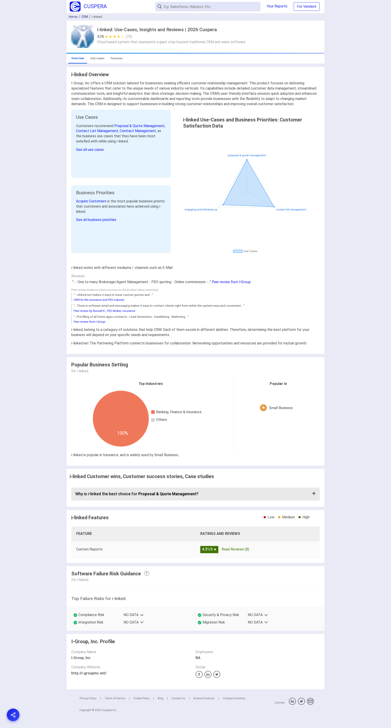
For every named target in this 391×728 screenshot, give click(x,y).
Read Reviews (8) (235, 549)
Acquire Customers (91, 201)
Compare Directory (234, 698)
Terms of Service (115, 698)
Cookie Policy (141, 698)
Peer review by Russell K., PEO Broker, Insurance (104, 311)
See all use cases (90, 149)
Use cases (97, 58)
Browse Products (204, 698)
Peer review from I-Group (231, 282)
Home (73, 17)
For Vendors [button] (306, 6)
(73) (129, 36)
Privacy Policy (88, 698)
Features (117, 58)
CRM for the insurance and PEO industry (99, 299)
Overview (77, 58)
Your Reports (277, 6)
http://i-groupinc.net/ (89, 673)
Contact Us (178, 698)
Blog (160, 698)
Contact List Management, (98, 131)
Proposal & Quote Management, (139, 126)
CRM (84, 17)
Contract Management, (138, 131)
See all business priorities (96, 220)
